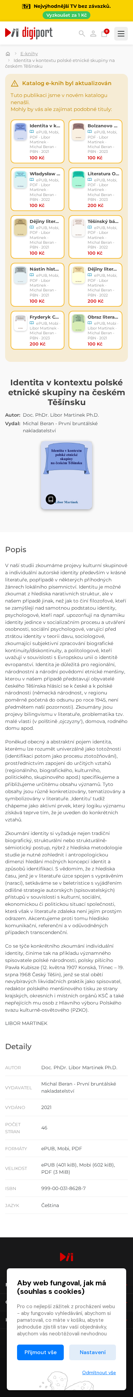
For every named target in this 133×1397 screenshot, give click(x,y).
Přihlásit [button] (93, 33)
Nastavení (93, 1352)
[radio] (37, 141)
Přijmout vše (41, 1352)
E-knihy (29, 53)
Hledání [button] (82, 33)
